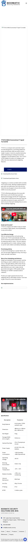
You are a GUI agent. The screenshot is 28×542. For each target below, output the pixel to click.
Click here (24, 277)
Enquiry (11, 534)
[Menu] (26, 3)
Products (14, 531)
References (4, 534)
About (8, 531)
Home (2, 531)
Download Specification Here (11, 178)
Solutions (21, 531)
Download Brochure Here (10, 174)
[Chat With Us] (25, 539)
